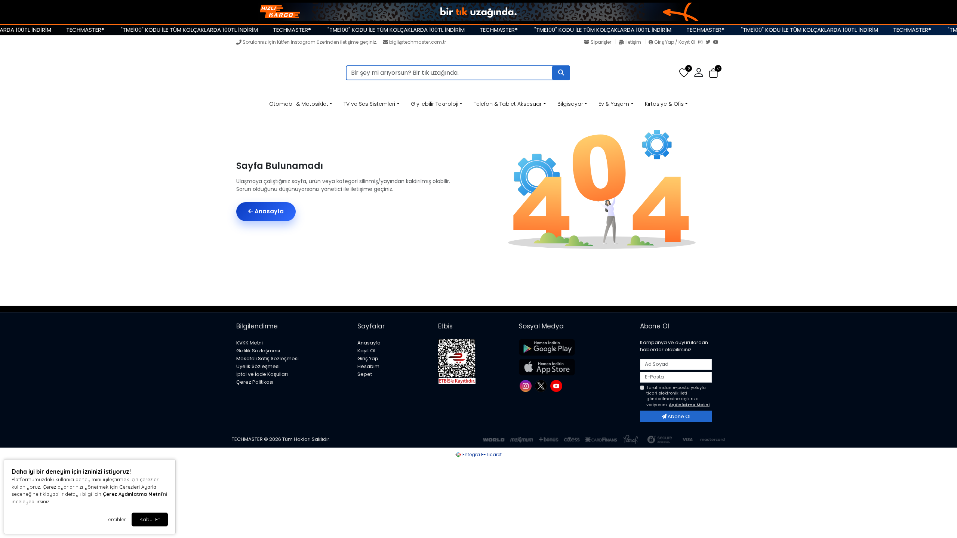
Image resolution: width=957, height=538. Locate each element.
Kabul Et (149, 519)
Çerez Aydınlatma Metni (132, 494)
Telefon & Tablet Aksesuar (508, 104)
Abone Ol (678, 416)
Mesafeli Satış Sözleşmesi (267, 358)
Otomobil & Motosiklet (298, 104)
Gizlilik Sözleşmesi (258, 350)
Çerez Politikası (254, 382)
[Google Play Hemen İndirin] (575, 347)
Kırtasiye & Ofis (664, 104)
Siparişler (601, 42)
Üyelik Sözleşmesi (258, 366)
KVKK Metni (249, 342)
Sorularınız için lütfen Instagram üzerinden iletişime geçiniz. (310, 42)
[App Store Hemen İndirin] (575, 367)
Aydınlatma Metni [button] (689, 405)
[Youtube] (557, 385)
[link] (478, 12)
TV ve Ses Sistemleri (369, 104)
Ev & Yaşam (613, 104)
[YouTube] (717, 42)
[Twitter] (709, 42)
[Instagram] (702, 42)
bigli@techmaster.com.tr (417, 42)
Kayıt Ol (366, 350)
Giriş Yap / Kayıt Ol (674, 42)
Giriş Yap (367, 358)
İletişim (633, 42)
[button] (713, 73)
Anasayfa (268, 211)
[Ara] (561, 72)
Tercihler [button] (115, 519)
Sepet (364, 374)
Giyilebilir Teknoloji (434, 104)
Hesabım (368, 366)
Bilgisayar (570, 104)
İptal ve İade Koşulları (262, 374)
